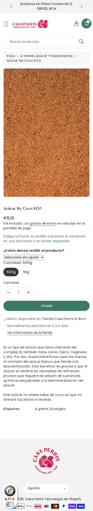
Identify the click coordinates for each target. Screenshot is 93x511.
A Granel (27, 56)
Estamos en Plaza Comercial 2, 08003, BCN (46, 6)
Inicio (11, 56)
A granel (41, 409)
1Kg (26, 271)
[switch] (10, 504)
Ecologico (58, 409)
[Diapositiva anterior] (11, 6)
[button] (7, 24)
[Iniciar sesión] (76, 23)
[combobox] (48, 41)
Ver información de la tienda (29, 332)
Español (34, 488)
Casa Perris (34, 499)
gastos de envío (43, 223)
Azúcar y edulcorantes (54, 56)
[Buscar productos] (81, 41)
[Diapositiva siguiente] (82, 6)
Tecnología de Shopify (62, 499)
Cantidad (11, 282)
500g (11, 271)
